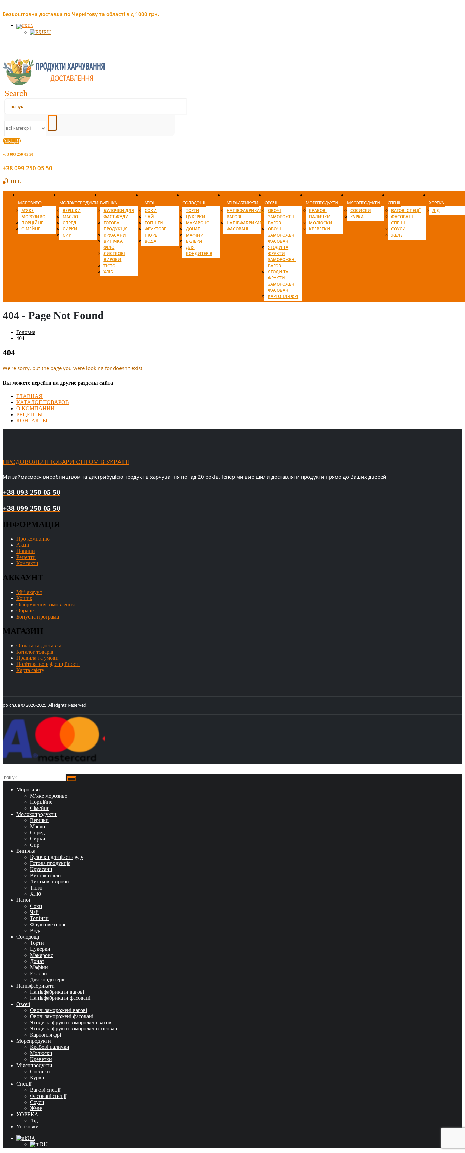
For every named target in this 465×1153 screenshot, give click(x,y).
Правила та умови (37, 658)
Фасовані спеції (402, 220)
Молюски (320, 223)
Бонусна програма (37, 617)
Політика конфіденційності (48, 664)
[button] (16, 93)
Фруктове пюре (155, 232)
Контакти (27, 563)
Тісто (109, 266)
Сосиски (360, 210)
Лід (436, 210)
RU (47, 32)
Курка (357, 217)
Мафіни (195, 235)
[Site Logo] (54, 83)
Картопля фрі (283, 296)
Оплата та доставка (38, 645)
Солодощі (193, 202)
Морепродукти (322, 202)
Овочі (270, 202)
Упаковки (27, 1127)
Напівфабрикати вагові (57, 992)
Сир (67, 235)
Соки (151, 210)
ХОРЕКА (436, 202)
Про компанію (33, 539)
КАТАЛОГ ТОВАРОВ (42, 402)
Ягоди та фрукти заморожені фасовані (282, 281)
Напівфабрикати (240, 202)
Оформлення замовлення (45, 604)
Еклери (194, 241)
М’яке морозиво (33, 214)
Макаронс (197, 223)
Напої (147, 202)
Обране (25, 610)
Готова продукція (115, 226)
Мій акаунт (29, 592)
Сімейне (31, 229)
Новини (25, 551)
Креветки (319, 229)
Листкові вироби (114, 256)
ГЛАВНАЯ (29, 396)
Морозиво (29, 202)
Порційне (32, 223)
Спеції (394, 202)
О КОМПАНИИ (35, 408)
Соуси (398, 229)
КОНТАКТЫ (31, 420)
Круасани (114, 235)
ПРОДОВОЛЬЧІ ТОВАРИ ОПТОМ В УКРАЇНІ (66, 462)
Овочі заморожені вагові (282, 217)
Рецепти (26, 557)
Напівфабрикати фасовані (246, 226)
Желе (397, 235)
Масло (70, 217)
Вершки (72, 210)
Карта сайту (30, 670)
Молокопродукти (78, 202)
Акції (22, 545)
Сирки (70, 229)
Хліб (108, 272)
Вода (150, 241)
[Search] (52, 123)
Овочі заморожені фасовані (282, 235)
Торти (192, 210)
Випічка (108, 202)
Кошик (24, 598)
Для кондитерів (199, 250)
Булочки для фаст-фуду (118, 214)
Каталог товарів (34, 652)
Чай (149, 217)
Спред (69, 223)
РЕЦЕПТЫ (29, 414)
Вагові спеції (406, 210)
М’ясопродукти (363, 202)
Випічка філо (113, 244)
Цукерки (195, 217)
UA (30, 25)
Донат (193, 229)
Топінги (154, 223)
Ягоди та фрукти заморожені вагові (282, 256)
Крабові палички (320, 214)
